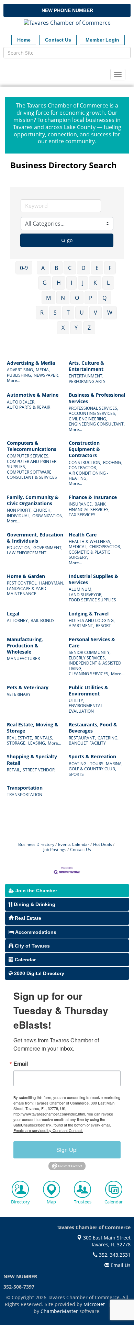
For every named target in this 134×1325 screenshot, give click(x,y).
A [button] (43, 268)
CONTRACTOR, (83, 467)
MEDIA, (43, 369)
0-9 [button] (24, 268)
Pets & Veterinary (27, 687)
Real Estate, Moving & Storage (32, 728)
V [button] (95, 312)
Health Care (83, 535)
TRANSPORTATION (24, 794)
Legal (13, 614)
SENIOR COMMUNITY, (90, 652)
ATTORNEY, (18, 620)
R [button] (42, 312)
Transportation (25, 788)
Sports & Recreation (92, 757)
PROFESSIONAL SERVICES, (93, 408)
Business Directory (36, 844)
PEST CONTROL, (22, 583)
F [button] (110, 268)
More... (13, 380)
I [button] (71, 282)
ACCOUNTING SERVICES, (92, 413)
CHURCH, (42, 510)
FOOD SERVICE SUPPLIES (92, 599)
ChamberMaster (59, 1311)
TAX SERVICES (82, 514)
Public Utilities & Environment (88, 690)
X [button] (63, 327)
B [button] (56, 268)
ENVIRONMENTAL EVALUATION (86, 708)
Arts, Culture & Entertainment (86, 366)
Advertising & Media (31, 363)
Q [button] (104, 298)
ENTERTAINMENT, (86, 375)
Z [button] (89, 327)
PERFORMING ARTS (87, 381)
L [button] (108, 282)
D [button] (83, 268)
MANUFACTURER (23, 658)
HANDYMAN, (51, 583)
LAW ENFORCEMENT (26, 552)
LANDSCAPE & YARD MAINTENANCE (26, 591)
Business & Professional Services (97, 398)
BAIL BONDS (43, 620)
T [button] (68, 312)
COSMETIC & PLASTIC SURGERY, (89, 555)
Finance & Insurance (93, 497)
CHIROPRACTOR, (105, 546)
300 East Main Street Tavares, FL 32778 (106, 1241)
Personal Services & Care (92, 642)
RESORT (103, 625)
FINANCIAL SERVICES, (89, 509)
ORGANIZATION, (48, 515)
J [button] (82, 282)
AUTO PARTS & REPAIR (28, 407)
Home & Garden (26, 576)
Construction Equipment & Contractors (84, 449)
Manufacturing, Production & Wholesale (25, 645)
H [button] (59, 282)
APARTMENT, (81, 625)
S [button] (55, 312)
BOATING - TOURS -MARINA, (96, 763)
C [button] (69, 268)
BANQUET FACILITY (87, 743)
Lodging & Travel (89, 614)
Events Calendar (73, 844)
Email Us (120, 1265)
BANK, (100, 504)
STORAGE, (16, 743)
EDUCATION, (19, 547)
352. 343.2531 (114, 1255)
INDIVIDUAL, (19, 515)
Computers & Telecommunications (31, 446)
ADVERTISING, (20, 369)
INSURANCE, (81, 504)
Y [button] (76, 327)
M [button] (48, 298)
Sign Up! (67, 1150)
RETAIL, (14, 769)
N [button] (63, 298)
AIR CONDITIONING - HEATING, (88, 476)
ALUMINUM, (80, 589)
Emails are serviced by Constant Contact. (48, 1130)
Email (20, 1063)
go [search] (69, 240)
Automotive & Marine (32, 395)
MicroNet (94, 1304)
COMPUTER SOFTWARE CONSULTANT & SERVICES (32, 474)
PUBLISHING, (19, 375)
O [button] (77, 298)
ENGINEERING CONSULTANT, (97, 424)
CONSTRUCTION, (85, 462)
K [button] (95, 282)
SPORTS (76, 774)
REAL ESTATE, (20, 737)
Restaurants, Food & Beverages (93, 728)
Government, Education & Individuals (35, 538)
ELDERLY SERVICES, (87, 657)
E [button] (97, 268)
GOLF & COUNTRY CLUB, (92, 768)
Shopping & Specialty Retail (32, 760)
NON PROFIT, (19, 510)
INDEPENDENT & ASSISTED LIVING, (95, 665)
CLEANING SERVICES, (89, 673)
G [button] (45, 282)
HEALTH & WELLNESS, (90, 541)
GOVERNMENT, (48, 547)
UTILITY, (76, 700)
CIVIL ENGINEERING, (88, 418)
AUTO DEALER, (21, 402)
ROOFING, (112, 462)
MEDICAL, (78, 546)
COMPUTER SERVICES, (28, 455)
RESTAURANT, (82, 737)
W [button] (109, 312)
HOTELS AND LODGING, (92, 620)
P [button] (90, 298)
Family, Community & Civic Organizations (33, 500)
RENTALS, (44, 737)
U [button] (82, 312)
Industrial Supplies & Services (93, 579)
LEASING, (37, 743)
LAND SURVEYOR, (85, 594)
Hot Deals (102, 844)
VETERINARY (19, 694)
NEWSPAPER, (46, 375)
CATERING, (108, 737)
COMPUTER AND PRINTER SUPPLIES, (31, 464)
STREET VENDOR (39, 769)
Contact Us (80, 849)
